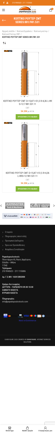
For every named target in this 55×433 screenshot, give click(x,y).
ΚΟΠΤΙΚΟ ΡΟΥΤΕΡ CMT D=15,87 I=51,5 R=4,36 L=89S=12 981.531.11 (27, 174)
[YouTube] (7, 3)
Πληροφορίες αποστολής (16, 236)
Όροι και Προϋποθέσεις (15, 245)
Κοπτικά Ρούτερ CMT (11, 34)
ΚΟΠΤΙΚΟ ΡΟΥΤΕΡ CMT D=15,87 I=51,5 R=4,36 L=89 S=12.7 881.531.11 (27, 102)
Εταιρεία (8, 232)
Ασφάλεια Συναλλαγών (14, 249)
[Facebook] (3, 3)
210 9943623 (16, 3)
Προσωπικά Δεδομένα (14, 241)
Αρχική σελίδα (8, 31)
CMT (27, 108)
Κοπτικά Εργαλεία (24, 31)
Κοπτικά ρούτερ (41, 31)
